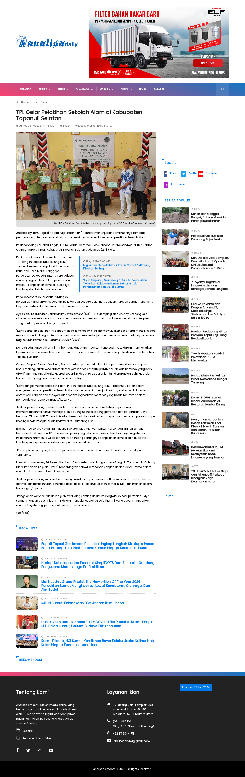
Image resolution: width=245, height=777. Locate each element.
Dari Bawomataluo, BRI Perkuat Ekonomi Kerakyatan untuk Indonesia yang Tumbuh (208, 452)
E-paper (159, 89)
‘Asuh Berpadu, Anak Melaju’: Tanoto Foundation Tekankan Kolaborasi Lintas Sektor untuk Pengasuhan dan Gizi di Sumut (115, 283)
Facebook (174, 173)
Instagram (174, 184)
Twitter (192, 173)
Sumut (45, 102)
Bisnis (62, 89)
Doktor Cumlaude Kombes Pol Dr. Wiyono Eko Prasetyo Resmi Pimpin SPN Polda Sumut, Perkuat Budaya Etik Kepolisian (97, 624)
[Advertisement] (195, 126)
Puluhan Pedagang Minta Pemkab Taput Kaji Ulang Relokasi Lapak (209, 334)
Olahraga (83, 89)
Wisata (106, 89)
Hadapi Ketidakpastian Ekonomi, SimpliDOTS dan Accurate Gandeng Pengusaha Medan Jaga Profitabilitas (97, 564)
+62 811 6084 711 (123, 733)
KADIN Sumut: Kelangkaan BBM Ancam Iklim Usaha (82, 603)
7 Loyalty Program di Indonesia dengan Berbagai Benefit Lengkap (209, 285)
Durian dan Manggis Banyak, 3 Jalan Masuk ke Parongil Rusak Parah (208, 217)
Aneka (125, 89)
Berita (44, 89)
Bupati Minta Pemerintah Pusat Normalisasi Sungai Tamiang (209, 378)
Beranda (25, 89)
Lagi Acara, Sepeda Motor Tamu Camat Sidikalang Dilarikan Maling (116, 266)
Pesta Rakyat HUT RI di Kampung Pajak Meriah (207, 237)
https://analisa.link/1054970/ (94, 126)
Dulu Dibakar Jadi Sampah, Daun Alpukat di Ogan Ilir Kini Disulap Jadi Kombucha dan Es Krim (210, 263)
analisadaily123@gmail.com (132, 741)
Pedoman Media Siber (37, 738)
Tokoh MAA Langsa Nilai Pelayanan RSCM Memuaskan (207, 356)
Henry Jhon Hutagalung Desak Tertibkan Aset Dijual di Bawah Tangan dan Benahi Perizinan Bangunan (207, 426)
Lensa (143, 89)
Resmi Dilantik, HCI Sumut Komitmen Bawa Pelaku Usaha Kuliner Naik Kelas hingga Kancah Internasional (97, 643)
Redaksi (28, 731)
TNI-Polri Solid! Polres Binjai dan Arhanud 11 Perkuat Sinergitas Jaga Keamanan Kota (209, 476)
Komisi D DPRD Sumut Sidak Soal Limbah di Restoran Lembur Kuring (208, 400)
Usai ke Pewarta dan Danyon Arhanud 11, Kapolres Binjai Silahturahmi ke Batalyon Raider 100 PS (208, 311)
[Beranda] (47, 41)
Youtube (209, 173)
